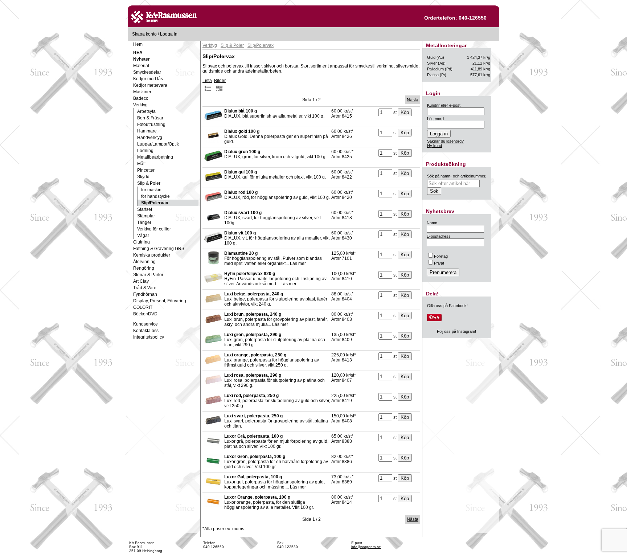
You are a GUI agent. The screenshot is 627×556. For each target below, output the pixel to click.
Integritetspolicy (148, 337)
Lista (207, 80)
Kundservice (145, 324)
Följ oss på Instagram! (456, 331)
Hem (138, 44)
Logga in (168, 34)
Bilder (220, 80)
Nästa (412, 99)
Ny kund (434, 145)
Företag (441, 256)
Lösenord (435, 118)
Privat (439, 263)
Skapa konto (144, 34)
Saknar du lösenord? (445, 141)
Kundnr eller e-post (443, 105)
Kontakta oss (146, 330)
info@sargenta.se (366, 547)
